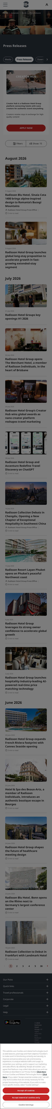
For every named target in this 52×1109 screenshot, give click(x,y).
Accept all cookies (26, 1090)
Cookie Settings (26, 1105)
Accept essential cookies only (26, 1097)
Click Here (41, 1072)
